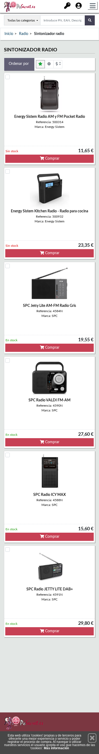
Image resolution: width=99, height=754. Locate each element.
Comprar (51, 158)
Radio (23, 34)
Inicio (8, 34)
